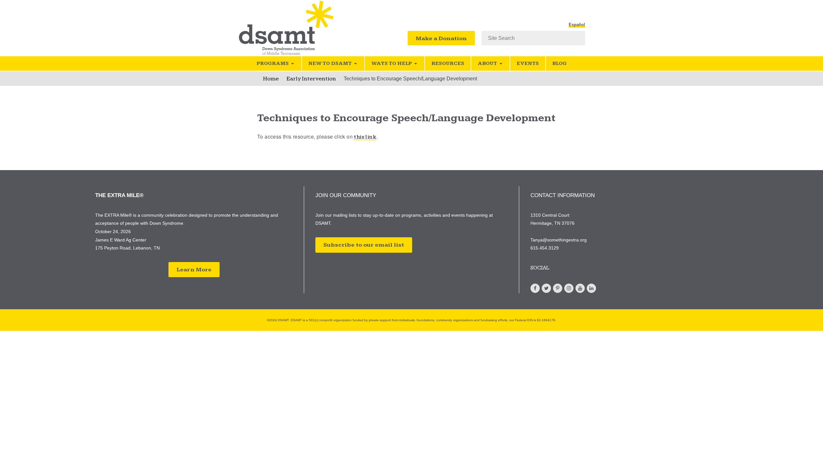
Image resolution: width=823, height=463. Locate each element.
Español (577, 25)
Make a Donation (441, 38)
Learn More (194, 269)
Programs (273, 63)
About (487, 63)
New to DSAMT (330, 63)
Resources (447, 63)
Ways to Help (391, 63)
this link (365, 136)
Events (528, 63)
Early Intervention (311, 78)
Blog (559, 63)
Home (271, 78)
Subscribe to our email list (363, 244)
